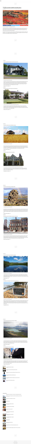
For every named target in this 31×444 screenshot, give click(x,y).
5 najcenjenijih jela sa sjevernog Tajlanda (10, 406)
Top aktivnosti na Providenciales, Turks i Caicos (10, 398)
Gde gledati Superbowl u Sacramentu (9, 414)
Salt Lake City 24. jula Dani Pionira (9, 422)
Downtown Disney (8, 419)
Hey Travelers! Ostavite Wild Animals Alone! (10, 380)
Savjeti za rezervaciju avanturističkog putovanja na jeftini (11, 369)
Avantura (5, 6)
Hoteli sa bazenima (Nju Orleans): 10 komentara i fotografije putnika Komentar (13, 394)
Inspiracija (3, 6)
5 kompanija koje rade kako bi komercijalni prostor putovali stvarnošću (13, 377)
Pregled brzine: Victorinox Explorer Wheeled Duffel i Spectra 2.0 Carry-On (13, 372)
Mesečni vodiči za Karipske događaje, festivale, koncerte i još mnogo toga (13, 427)
